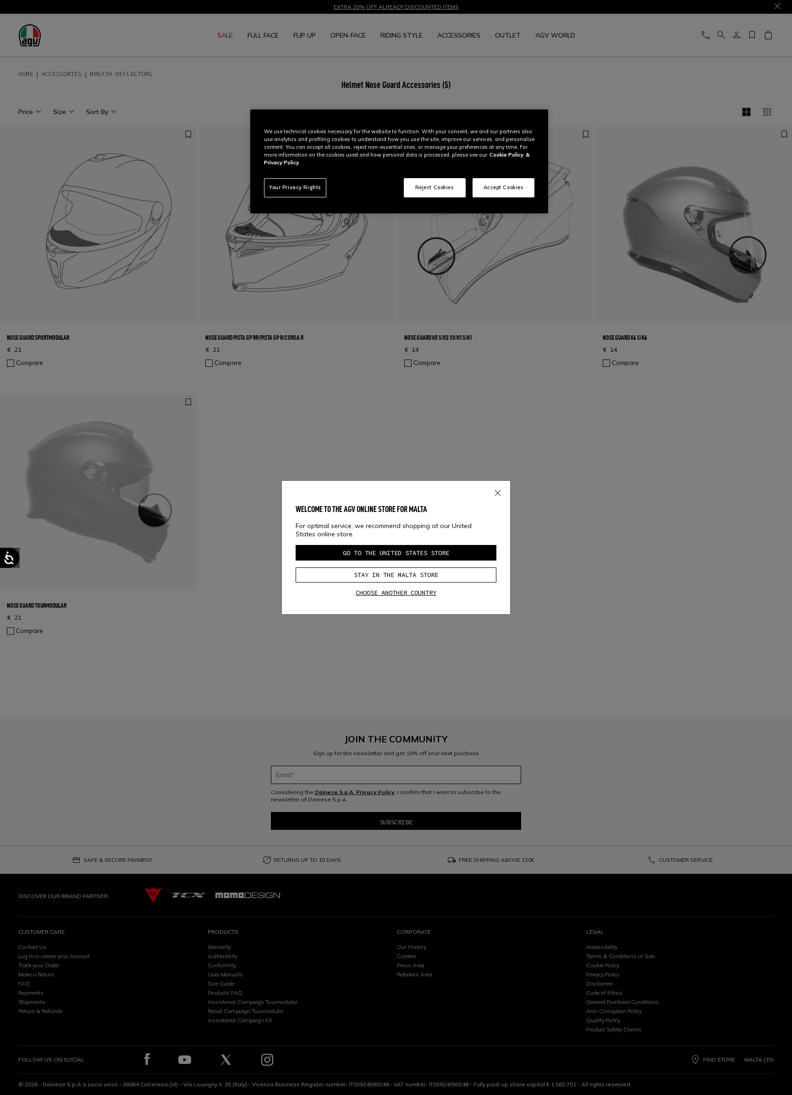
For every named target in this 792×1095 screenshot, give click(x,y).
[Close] (497, 491)
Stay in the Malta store (396, 575)
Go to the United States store (396, 553)
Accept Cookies (504, 187)
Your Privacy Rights (295, 187)
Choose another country (396, 592)
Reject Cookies (434, 187)
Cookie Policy (506, 155)
